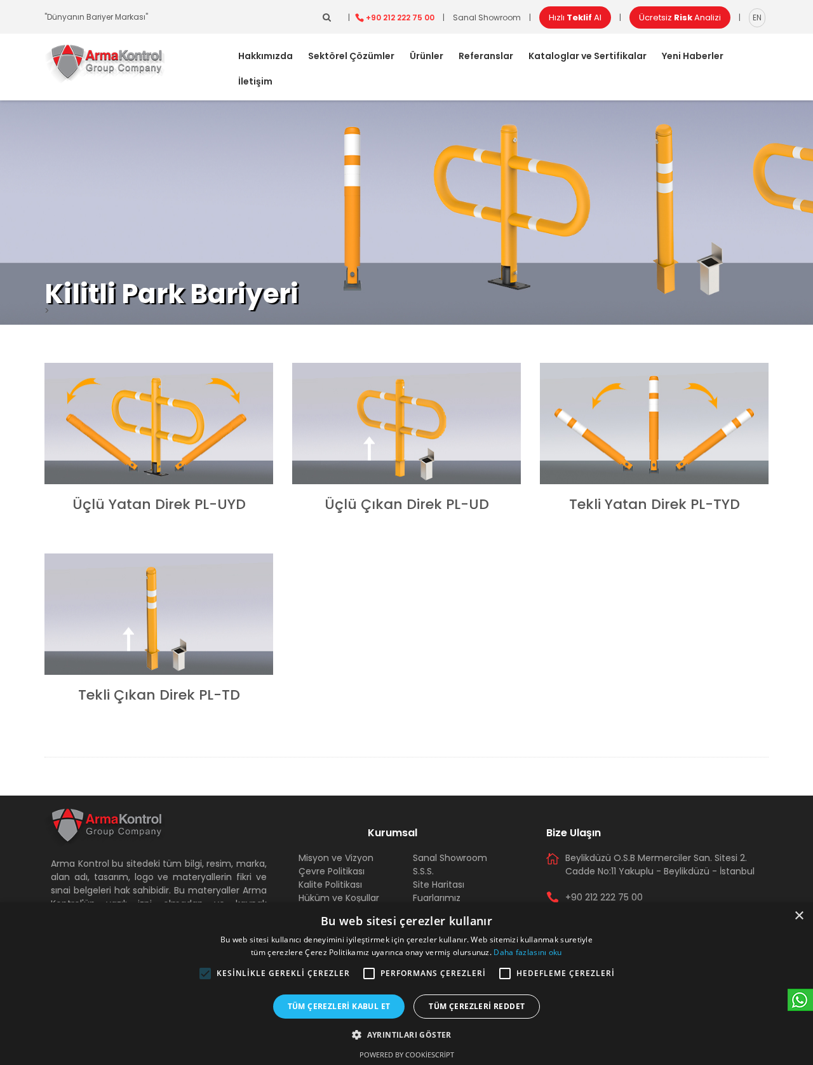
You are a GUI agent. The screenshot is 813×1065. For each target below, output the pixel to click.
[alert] (406, 983)
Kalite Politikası (330, 884)
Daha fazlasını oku (527, 952)
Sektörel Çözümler (351, 56)
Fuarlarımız (436, 898)
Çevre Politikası (332, 871)
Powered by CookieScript (406, 1054)
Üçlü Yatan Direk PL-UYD (159, 504)
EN (757, 17)
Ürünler (426, 56)
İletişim (255, 81)
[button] (205, 973)
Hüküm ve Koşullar (339, 898)
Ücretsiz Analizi (680, 17)
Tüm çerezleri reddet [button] (477, 1006)
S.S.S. (423, 871)
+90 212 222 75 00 (400, 17)
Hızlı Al (575, 17)
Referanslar (486, 56)
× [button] (798, 916)
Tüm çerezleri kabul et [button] (339, 1006)
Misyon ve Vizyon (336, 857)
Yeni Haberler (692, 56)
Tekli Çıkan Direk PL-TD (159, 695)
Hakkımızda (265, 56)
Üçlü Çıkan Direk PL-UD (407, 504)
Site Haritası (438, 884)
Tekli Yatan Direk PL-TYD (654, 504)
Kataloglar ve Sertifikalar (587, 56)
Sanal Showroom (487, 17)
